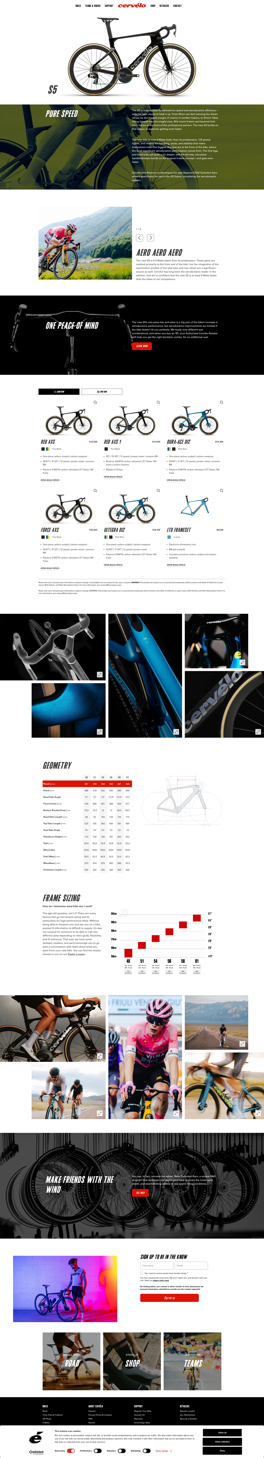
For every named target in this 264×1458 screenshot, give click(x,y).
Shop (153, 5)
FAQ (90, 1419)
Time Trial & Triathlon (53, 1415)
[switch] (98, 1451)
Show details (162, 1451)
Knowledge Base (142, 1422)
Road (45, 1411)
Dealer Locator (76, 954)
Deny (222, 1450)
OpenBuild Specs (50, 480)
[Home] (132, 6)
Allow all (222, 1432)
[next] (150, 237)
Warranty (138, 1419)
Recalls (91, 1422)
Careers (91, 1411)
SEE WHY (140, 1192)
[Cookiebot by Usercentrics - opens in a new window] (36, 1453)
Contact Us (139, 1415)
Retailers (164, 5)
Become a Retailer (188, 1419)
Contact (177, 5)
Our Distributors (187, 1415)
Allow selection (222, 1442)
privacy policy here (161, 1280)
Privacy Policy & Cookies (100, 1415)
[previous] (139, 237)
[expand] (100, 674)
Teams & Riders (93, 5)
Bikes (78, 5)
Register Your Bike (142, 1411)
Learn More (142, 346)
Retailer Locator (187, 1411)
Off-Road (47, 1419)
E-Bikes (46, 1422)
